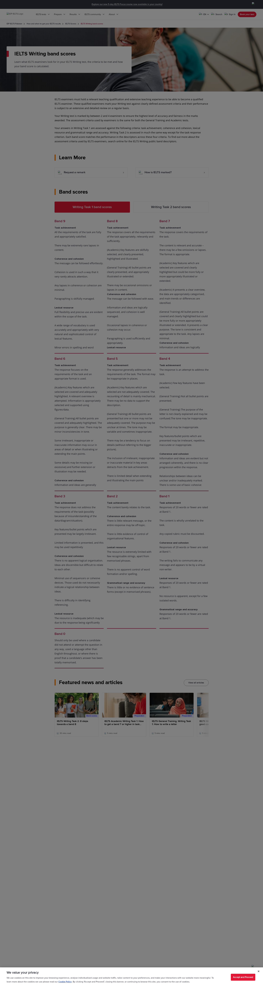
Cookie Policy (65, 981)
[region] (131, 977)
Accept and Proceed (243, 977)
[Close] (259, 971)
